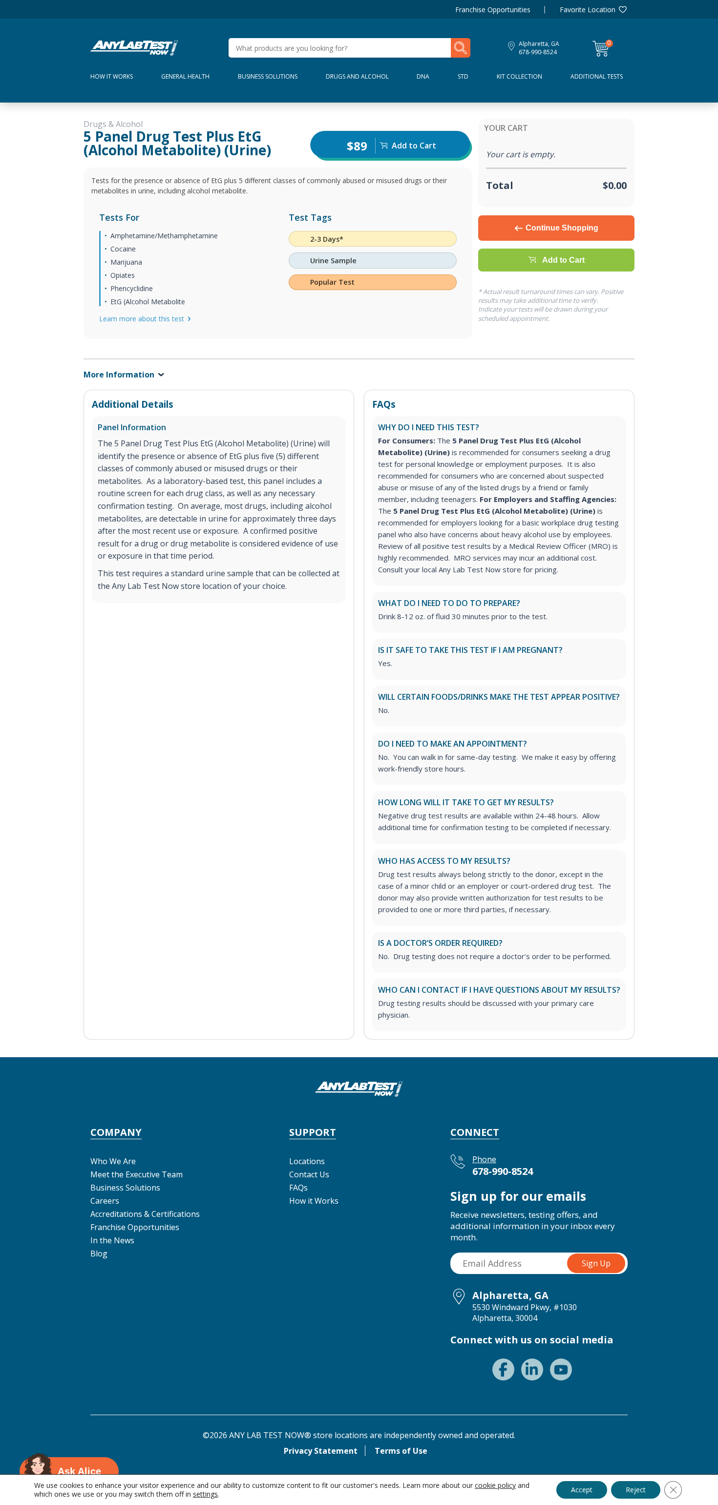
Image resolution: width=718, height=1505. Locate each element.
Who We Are (113, 1161)
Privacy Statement (321, 1450)
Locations (307, 1161)
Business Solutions (267, 76)
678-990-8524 (538, 52)
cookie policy (495, 1485)
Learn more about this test (141, 318)
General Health (185, 76)
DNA (423, 76)
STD (463, 76)
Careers (104, 1200)
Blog (98, 1253)
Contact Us (309, 1174)
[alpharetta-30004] (134, 47)
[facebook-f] (503, 1369)
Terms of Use (401, 1450)
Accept (581, 1489)
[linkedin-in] (532, 1369)
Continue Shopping (562, 228)
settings (205, 1494)
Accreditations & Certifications (145, 1214)
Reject (636, 1489)
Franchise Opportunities (492, 9)
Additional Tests (596, 76)
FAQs (298, 1187)
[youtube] (561, 1369)
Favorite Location (587, 9)
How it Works (313, 1200)
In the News (112, 1240)
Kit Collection (519, 76)
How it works (111, 76)
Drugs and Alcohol (357, 76)
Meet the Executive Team (136, 1174)
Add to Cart (563, 260)
